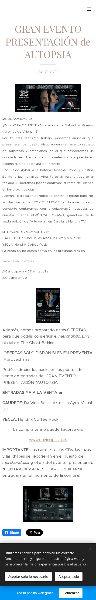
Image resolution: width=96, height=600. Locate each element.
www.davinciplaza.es (48, 439)
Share (14, 532)
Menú (89, 8)
